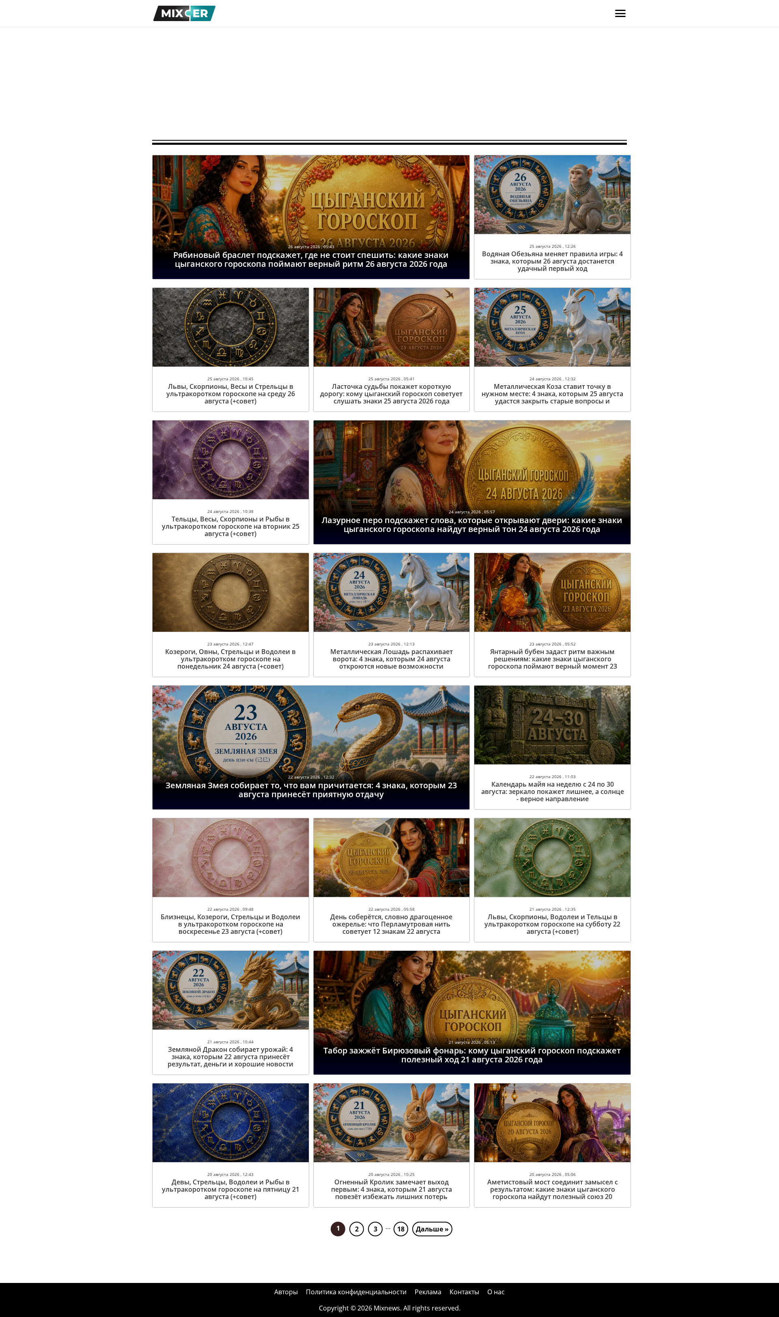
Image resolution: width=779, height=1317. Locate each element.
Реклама (428, 1291)
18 (401, 1229)
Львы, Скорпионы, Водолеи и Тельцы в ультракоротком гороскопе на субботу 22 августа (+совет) (552, 924)
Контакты (464, 1291)
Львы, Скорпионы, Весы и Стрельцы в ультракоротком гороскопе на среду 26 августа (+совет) (230, 393)
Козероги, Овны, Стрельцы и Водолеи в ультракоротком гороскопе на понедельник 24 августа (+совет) (230, 659)
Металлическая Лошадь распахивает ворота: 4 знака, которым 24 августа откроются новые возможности (391, 659)
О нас (496, 1291)
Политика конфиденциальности (356, 1291)
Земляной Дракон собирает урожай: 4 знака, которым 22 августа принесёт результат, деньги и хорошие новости (230, 1056)
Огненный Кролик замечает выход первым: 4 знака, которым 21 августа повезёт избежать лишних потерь (391, 1189)
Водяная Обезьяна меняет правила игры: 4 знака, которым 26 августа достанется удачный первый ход (552, 261)
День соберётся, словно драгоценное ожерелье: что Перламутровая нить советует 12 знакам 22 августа (391, 924)
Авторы (286, 1291)
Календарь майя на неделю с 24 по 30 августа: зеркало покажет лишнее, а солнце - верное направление (552, 791)
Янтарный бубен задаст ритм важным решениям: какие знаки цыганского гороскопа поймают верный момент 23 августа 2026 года (552, 662)
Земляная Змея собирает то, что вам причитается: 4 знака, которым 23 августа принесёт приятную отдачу (311, 790)
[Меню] (620, 13)
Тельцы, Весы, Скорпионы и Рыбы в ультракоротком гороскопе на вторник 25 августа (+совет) (230, 526)
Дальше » (432, 1229)
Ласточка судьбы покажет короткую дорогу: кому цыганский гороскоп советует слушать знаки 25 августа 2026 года (391, 393)
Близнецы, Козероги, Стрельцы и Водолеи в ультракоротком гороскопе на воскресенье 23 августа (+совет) (230, 924)
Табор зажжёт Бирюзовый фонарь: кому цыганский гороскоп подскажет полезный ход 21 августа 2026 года (472, 1055)
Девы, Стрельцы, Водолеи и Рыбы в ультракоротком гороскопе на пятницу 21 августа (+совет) (230, 1189)
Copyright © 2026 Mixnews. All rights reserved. (390, 1308)
